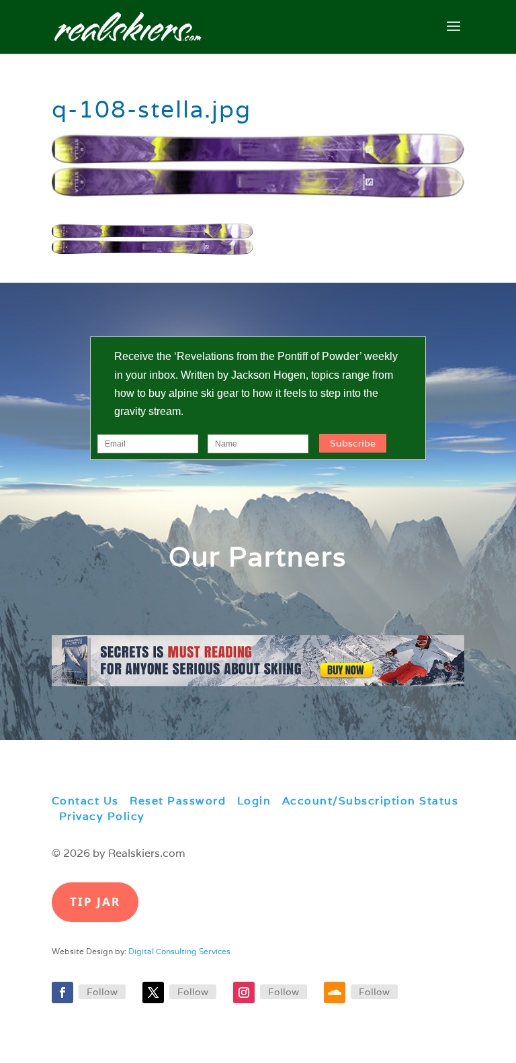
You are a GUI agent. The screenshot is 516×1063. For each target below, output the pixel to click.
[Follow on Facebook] (62, 992)
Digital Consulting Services (179, 951)
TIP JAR (95, 901)
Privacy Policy (102, 816)
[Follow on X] (153, 992)
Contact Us (85, 801)
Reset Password (178, 801)
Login (254, 801)
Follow (102, 992)
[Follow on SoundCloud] (334, 992)
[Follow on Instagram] (244, 992)
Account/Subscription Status (370, 801)
